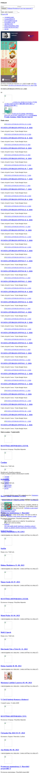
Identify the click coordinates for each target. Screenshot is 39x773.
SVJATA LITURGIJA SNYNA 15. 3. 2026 (16, 343)
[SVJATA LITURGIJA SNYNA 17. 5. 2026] (19, 257)
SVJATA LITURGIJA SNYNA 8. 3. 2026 (16, 353)
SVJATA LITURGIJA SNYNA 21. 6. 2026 (16, 210)
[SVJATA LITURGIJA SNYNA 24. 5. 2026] (19, 247)
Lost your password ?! (26, 8)
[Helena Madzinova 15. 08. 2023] (19, 559)
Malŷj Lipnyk (6, 632)
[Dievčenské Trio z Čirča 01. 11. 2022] (19, 642)
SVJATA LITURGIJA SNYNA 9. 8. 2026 (16, 148)
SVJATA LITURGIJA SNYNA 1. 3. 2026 (16, 364)
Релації (9, 22)
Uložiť (3, 531)
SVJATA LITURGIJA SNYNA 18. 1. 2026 (16, 415)
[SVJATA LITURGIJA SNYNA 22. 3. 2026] (19, 329)
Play (35, 84)
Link (35, 85)
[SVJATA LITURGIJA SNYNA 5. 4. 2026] (19, 309)
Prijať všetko (11, 511)
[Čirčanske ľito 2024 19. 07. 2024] (19, 726)
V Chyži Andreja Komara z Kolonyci (14, 700)
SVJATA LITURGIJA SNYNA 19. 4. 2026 (16, 292)
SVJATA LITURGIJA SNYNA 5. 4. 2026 (16, 312)
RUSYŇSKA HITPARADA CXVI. (14, 716)
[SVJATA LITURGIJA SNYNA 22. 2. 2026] (19, 370)
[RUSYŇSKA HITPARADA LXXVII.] (19, 439)
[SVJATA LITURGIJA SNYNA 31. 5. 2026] (19, 237)
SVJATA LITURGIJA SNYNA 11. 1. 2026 (16, 425)
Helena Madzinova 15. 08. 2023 (12, 565)
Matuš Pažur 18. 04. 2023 (10, 616)
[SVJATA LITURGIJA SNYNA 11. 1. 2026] (19, 421)
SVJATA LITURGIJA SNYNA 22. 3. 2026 (16, 333)
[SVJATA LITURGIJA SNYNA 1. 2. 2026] (19, 391)
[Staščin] (19, 542)
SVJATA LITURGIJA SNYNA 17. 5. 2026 (16, 261)
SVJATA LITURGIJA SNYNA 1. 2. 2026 (16, 394)
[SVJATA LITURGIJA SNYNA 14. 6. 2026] (19, 216)
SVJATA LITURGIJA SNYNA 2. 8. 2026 (16, 159)
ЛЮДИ (8, 24)
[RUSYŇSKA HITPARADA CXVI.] (19, 710)
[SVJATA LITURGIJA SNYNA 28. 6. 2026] (19, 196)
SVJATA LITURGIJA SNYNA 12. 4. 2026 (16, 302)
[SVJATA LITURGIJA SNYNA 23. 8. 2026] (19, 124)
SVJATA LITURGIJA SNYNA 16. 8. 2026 (16, 138)
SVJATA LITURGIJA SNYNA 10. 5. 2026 (16, 271)
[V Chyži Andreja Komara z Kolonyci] (19, 693)
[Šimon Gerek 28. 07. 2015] (19, 575)
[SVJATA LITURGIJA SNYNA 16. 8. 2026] (19, 134)
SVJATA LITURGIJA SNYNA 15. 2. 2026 (16, 384)
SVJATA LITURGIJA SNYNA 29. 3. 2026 (16, 323)
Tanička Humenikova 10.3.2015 (13, 532)
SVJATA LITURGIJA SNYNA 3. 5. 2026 (16, 282)
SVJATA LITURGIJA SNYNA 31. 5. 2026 (16, 241)
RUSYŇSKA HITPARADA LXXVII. (14, 446)
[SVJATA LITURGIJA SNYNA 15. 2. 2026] (19, 380)
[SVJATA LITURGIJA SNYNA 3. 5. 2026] (19, 278)
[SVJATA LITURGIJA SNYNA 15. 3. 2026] (19, 339)
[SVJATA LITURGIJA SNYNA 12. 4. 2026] (19, 298)
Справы (9, 19)
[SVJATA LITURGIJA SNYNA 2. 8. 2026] (19, 155)
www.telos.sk (34, 500)
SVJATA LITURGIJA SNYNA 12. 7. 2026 (16, 179)
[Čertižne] (19, 456)
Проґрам (10, 21)
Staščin (3, 549)
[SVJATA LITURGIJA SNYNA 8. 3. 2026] (19, 350)
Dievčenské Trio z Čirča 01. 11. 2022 (14, 649)
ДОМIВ (9, 17)
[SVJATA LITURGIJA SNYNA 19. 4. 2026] (19, 288)
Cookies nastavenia (18, 500)
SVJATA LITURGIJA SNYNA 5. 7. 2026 (16, 189)
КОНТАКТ (11, 27)
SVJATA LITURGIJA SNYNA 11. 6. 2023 (21, 85)
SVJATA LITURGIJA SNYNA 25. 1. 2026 (16, 405)
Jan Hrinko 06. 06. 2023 (10, 750)
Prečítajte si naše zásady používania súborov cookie (21, 516)
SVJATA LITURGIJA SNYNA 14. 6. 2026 (16, 220)
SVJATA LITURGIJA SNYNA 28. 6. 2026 (16, 200)
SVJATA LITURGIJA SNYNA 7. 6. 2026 (16, 230)
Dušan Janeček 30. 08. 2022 (11, 666)
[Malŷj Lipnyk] (19, 626)
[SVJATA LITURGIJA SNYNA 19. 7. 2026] (19, 165)
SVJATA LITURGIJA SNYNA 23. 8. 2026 (16, 128)
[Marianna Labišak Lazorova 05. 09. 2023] (19, 676)
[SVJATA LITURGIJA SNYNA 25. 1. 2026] (19, 401)
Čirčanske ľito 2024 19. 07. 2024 (13, 733)
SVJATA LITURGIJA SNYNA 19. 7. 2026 (16, 169)
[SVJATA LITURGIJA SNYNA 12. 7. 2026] (19, 175)
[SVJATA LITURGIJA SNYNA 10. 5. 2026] (19, 268)
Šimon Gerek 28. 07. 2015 (10, 582)
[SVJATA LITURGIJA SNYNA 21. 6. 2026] (19, 206)
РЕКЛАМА (11, 25)
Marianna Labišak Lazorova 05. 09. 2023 (16, 683)
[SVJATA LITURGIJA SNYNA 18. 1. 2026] (19, 411)
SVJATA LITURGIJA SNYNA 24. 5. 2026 (16, 251)
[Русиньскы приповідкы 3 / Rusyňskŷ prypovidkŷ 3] (19, 760)
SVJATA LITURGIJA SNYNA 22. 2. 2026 (16, 374)
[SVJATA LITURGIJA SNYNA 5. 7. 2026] (19, 186)
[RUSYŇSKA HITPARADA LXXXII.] (19, 592)
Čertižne (4, 463)
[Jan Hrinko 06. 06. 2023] (19, 743)
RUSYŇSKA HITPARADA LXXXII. (14, 599)
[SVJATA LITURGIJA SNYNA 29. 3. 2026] (19, 319)
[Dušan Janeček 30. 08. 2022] (19, 659)
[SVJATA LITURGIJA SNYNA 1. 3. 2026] (19, 360)
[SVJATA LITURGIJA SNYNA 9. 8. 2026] (19, 145)
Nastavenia (4, 511)
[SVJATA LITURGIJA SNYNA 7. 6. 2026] (19, 227)
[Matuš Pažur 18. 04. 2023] (19, 609)
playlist (6, 29)
